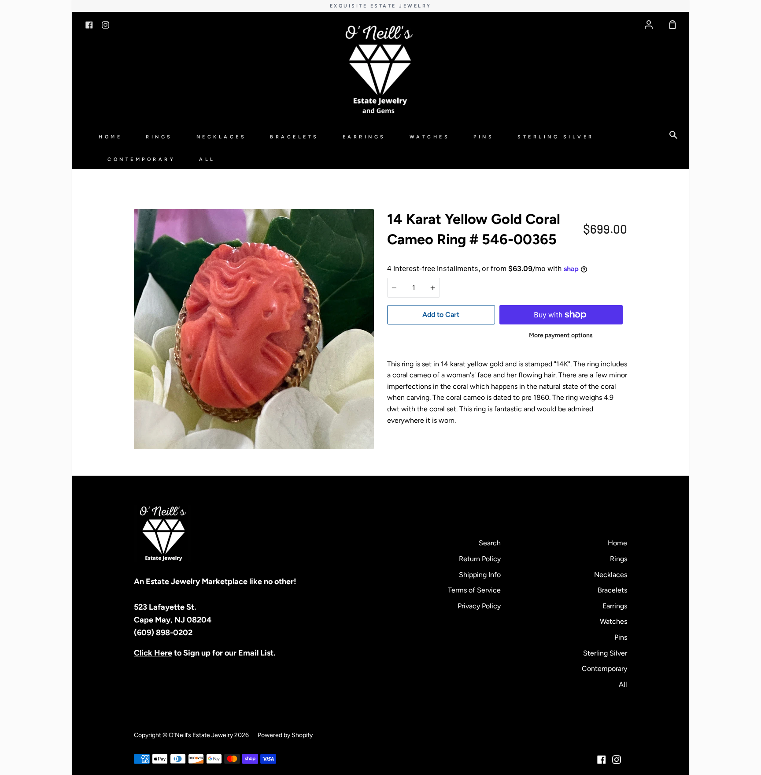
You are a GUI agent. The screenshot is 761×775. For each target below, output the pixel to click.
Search (490, 543)
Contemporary (141, 159)
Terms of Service (474, 590)
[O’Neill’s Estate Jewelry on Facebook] (601, 759)
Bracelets (294, 137)
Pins (483, 137)
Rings (159, 137)
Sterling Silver (555, 137)
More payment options (561, 335)
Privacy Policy (479, 606)
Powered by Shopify (285, 735)
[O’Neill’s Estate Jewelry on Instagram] (616, 759)
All (207, 159)
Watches (430, 137)
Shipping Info (480, 574)
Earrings (364, 137)
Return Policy (480, 559)
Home (110, 137)
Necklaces (221, 137)
